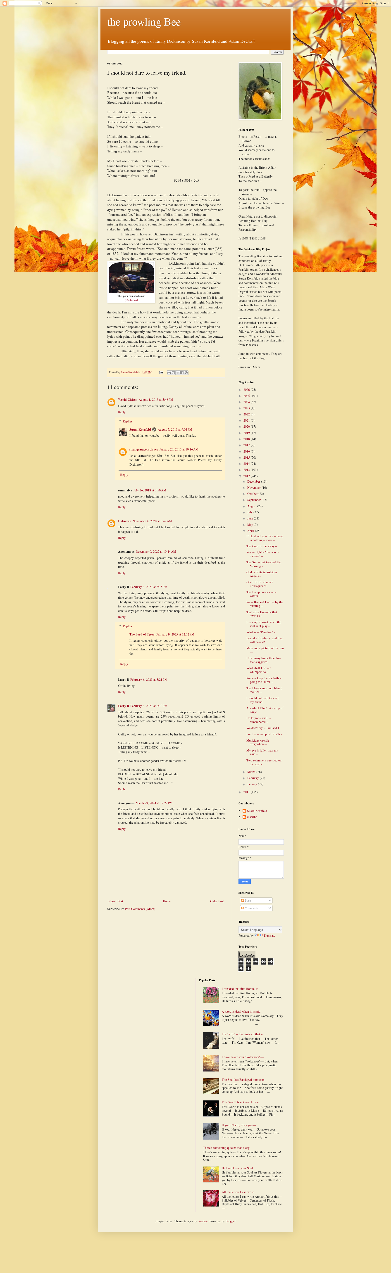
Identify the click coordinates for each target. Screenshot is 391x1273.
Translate (269, 935)
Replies (127, 421)
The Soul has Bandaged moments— (244, 1079)
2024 (247, 402)
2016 (247, 451)
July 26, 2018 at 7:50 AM (150, 490)
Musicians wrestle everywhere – (257, 742)
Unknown (124, 521)
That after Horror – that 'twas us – (261, 614)
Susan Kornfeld (140, 429)
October (252, 493)
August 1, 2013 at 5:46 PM (156, 399)
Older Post (217, 901)
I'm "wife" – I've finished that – (242, 1034)
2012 (247, 476)
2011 (247, 792)
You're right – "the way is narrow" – (262, 554)
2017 (247, 445)
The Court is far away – (261, 546)
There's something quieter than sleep (226, 1147)
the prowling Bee (144, 21)
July (250, 512)
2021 (247, 420)
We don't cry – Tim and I (262, 728)
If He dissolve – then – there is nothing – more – (264, 538)
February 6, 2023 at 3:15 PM (148, 587)
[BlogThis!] (173, 372)
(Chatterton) (131, 300)
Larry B (123, 705)
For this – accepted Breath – (264, 734)
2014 (247, 463)
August (252, 506)
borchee (203, 1221)
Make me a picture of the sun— (265, 650)
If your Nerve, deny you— (239, 1125)
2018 (247, 439)
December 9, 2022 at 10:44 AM (156, 551)
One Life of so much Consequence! (259, 584)
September (254, 500)
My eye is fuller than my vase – (262, 752)
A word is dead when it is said (241, 1011)
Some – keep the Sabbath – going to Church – (263, 680)
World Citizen (127, 399)
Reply (122, 412)
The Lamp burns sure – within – (261, 594)
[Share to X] (177, 372)
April (251, 531)
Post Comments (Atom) (140, 909)
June (250, 518)
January (252, 784)
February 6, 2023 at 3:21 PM (148, 679)
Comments (251, 908)
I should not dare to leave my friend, (262, 700)
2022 (247, 414)
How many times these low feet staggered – (263, 660)
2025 (247, 396)
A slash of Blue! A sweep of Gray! (265, 710)
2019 (247, 433)
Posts (247, 900)
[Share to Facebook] (182, 372)
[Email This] (169, 372)
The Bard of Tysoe (141, 634)
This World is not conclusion (240, 1102)
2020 (247, 426)
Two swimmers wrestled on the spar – (263, 762)
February (253, 778)
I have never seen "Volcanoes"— (243, 1057)
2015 (247, 457)
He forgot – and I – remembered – (258, 720)
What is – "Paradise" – (260, 632)
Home (167, 901)
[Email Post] (161, 372)
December (254, 481)
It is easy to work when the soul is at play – (263, 624)
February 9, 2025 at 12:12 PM (175, 634)
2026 (247, 389)
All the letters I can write (238, 1192)
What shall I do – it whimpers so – (258, 670)
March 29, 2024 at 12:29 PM (154, 803)
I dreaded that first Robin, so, (240, 988)
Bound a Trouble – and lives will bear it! (265, 640)
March (251, 772)
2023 (247, 408)
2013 (247, 469)
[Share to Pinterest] (186, 372)
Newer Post (115, 901)
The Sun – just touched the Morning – (263, 564)
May (250, 524)
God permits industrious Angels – (261, 574)
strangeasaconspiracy (143, 449)
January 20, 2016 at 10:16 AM (179, 449)
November (254, 487)
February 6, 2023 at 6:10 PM (148, 706)
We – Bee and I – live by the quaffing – (264, 604)
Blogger (231, 1221)
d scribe (252, 817)
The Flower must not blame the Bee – (264, 690)
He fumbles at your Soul (237, 1168)
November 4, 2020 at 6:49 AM (152, 521)
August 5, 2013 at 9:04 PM (175, 429)
